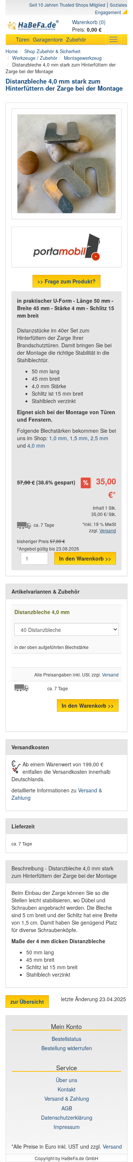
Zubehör (76, 39)
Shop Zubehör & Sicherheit (52, 51)
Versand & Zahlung (66, 1098)
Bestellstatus (66, 1038)
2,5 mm (99, 438)
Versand (107, 530)
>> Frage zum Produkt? (66, 281)
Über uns (66, 1080)
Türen (23, 39)
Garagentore (48, 39)
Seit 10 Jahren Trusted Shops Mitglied (67, 4)
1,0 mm (58, 438)
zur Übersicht (27, 1001)
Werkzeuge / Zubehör (34, 58)
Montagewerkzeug (83, 58)
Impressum (67, 1126)
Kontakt (66, 1089)
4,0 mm (36, 445)
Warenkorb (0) (89, 22)
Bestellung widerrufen (66, 1048)
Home (12, 51)
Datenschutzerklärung (66, 1117)
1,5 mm (79, 438)
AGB (66, 1108)
